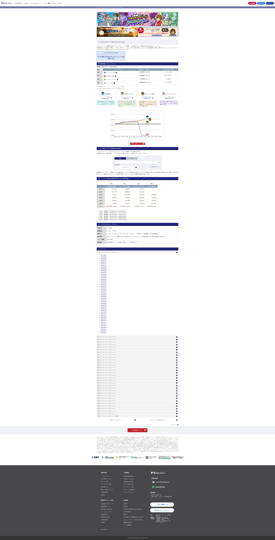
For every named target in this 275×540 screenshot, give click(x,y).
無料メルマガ (129, 151)
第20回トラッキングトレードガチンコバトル (106, 367)
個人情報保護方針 (127, 511)
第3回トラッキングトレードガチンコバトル (106, 411)
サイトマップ (104, 529)
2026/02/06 (103, 303)
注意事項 (103, 494)
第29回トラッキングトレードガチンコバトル (106, 344)
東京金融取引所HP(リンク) (107, 503)
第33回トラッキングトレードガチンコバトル (106, 252)
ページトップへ (173, 424)
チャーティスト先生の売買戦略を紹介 (105, 98)
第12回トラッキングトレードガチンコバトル (106, 388)
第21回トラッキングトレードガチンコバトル (106, 365)
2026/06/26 (103, 269)
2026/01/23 (103, 307)
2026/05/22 (103, 277)
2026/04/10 (103, 288)
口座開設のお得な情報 (128, 481)
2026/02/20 (103, 300)
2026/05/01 (103, 282)
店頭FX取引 (104, 472)
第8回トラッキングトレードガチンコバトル (106, 398)
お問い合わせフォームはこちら (162, 510)
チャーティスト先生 (110, 72)
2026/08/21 (103, 255)
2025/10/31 (103, 325)
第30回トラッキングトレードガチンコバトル (106, 342)
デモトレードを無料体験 (128, 489)
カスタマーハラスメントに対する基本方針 (132, 519)
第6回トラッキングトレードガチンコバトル (106, 403)
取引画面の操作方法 (105, 517)
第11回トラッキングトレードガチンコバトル (106, 390)
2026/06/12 (103, 272)
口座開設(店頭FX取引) (128, 476)
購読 (120, 158)
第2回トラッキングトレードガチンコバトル (106, 413)
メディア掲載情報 (127, 525)
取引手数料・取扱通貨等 (106, 509)
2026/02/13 (103, 301)
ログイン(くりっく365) (128, 486)
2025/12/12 (103, 315)
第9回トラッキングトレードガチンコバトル (106, 395)
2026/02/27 (103, 298)
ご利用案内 (126, 472)
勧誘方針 (125, 514)
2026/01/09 (103, 310)
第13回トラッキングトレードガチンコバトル (106, 385)
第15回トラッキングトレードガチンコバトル (106, 380)
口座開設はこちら (137, 430)
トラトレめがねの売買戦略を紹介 (168, 98)
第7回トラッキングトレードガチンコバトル (106, 400)
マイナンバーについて (128, 492)
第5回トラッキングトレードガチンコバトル (106, 405)
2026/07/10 (103, 265)
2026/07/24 (103, 262)
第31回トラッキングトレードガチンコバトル (106, 339)
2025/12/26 (103, 312)
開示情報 (125, 506)
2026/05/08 (103, 281)
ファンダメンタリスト (111, 79)
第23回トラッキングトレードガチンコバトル (106, 359)
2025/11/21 (103, 320)
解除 (132, 158)
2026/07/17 (103, 264)
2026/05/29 (103, 276)
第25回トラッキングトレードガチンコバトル (106, 354)
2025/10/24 (103, 327)
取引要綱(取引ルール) (106, 479)
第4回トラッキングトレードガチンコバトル (106, 408)
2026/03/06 (103, 296)
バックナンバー (124, 167)
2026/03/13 (103, 295)
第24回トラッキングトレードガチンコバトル (106, 357)
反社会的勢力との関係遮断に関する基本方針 (133, 517)
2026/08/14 (103, 257)
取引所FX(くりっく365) (107, 500)
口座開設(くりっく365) (128, 479)
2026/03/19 (103, 293)
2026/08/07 (103, 258)
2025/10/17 (103, 329)
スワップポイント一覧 (106, 484)
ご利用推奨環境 (104, 492)
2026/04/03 (103, 289)
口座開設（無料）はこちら (136, 143)
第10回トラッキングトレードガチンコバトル (106, 393)
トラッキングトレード (106, 476)
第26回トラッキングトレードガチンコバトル (106, 352)
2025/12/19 (103, 313)
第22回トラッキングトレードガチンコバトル (106, 362)
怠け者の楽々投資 (110, 76)
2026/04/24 (103, 284)
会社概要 (125, 500)
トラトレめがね (109, 83)
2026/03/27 (103, 291)
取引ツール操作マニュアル (107, 489)
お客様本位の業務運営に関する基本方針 (132, 509)
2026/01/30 (103, 305)
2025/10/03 (103, 332)
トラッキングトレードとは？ (111, 52)
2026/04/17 (103, 286)
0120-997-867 (160, 487)
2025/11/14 (103, 322)
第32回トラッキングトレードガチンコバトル (106, 336)
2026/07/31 (103, 260)
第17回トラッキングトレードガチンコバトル (106, 375)
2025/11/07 (103, 324)
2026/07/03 (103, 267)
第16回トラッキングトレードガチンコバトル (106, 377)
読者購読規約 (117, 164)
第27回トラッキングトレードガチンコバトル (106, 349)
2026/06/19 (103, 270)
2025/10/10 (103, 331)
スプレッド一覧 (104, 481)
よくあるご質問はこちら (162, 504)
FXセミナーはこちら (115, 420)
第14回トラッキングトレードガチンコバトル (106, 382)
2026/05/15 (103, 279)
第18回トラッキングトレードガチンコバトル (106, 372)
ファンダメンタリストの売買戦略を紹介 (126, 98)
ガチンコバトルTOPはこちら (157, 420)
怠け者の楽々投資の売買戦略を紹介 (147, 98)
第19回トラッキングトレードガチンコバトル (106, 370)
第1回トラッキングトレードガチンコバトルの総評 (107, 416)
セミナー (54, 3)
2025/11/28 (103, 319)
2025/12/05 (103, 317)
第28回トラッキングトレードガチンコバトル (106, 347)
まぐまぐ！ (158, 166)
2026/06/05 (103, 274)
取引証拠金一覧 (104, 486)
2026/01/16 (103, 308)
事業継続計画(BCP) (127, 522)
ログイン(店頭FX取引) (128, 484)
